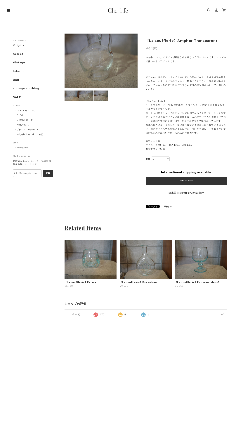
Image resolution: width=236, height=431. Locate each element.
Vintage (19, 62)
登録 (48, 173)
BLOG (20, 115)
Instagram (22, 147)
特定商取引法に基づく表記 (30, 134)
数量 (148, 159)
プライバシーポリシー (28, 129)
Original (19, 45)
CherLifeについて (26, 110)
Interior (19, 71)
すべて (76, 314)
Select (18, 54)
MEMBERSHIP (25, 120)
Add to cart (186, 180)
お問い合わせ (23, 125)
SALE (17, 97)
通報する (168, 206)
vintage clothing (26, 88)
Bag (16, 79)
